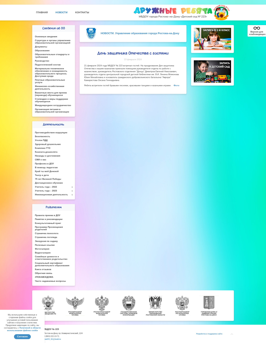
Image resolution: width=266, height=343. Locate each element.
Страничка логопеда (46, 237)
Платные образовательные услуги (50, 81)
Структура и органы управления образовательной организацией (52, 41)
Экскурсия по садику (46, 241)
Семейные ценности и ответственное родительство (51, 257)
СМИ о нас (40, 159)
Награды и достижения (47, 156)
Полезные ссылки (45, 245)
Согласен (22, 336)
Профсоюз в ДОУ (44, 163)
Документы (41, 47)
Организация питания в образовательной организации (52, 110)
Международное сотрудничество (53, 105)
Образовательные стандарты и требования (52, 55)
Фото (176, 85)
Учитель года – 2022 (46, 187)
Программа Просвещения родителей (49, 228)
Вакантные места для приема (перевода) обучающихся (51, 94)
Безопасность (42, 136)
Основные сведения (46, 36)
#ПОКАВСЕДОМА (44, 277)
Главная (42, 12)
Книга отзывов (43, 269)
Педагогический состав (48, 65)
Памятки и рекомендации (48, 219)
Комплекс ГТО (42, 148)
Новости (61, 12)
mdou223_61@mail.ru (51, 339)
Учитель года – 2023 (46, 191)
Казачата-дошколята (46, 152)
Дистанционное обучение (49, 183)
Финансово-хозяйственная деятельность (49, 87)
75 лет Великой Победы (48, 179)
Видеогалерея (42, 253)
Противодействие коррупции (51, 132)
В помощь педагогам (46, 167)
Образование (42, 50)
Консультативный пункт (48, 223)
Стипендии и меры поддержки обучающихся (51, 100)
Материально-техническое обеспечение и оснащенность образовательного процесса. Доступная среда (51, 72)
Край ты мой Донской (47, 171)
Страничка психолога (46, 233)
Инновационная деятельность (51, 194)
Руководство (42, 61)
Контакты (82, 12)
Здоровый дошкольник (48, 144)
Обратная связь (43, 273)
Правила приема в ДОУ (47, 215)
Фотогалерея (42, 249)
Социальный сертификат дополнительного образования (52, 264)
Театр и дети (42, 175)
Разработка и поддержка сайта (209, 334)
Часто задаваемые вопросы (50, 281)
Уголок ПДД (41, 140)
